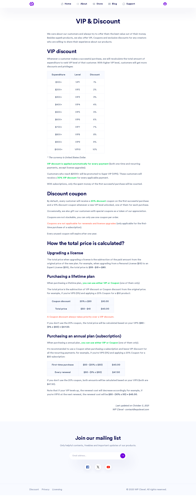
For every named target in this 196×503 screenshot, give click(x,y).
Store (100, 4)
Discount (34, 489)
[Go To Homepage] (31, 4)
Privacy (45, 489)
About (83, 4)
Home (68, 4)
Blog (114, 4)
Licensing (57, 489)
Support (130, 4)
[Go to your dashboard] (165, 3)
